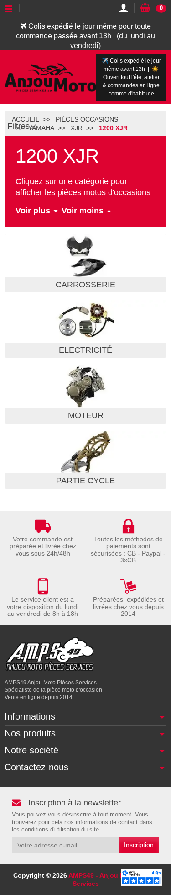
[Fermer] (33, 126)
